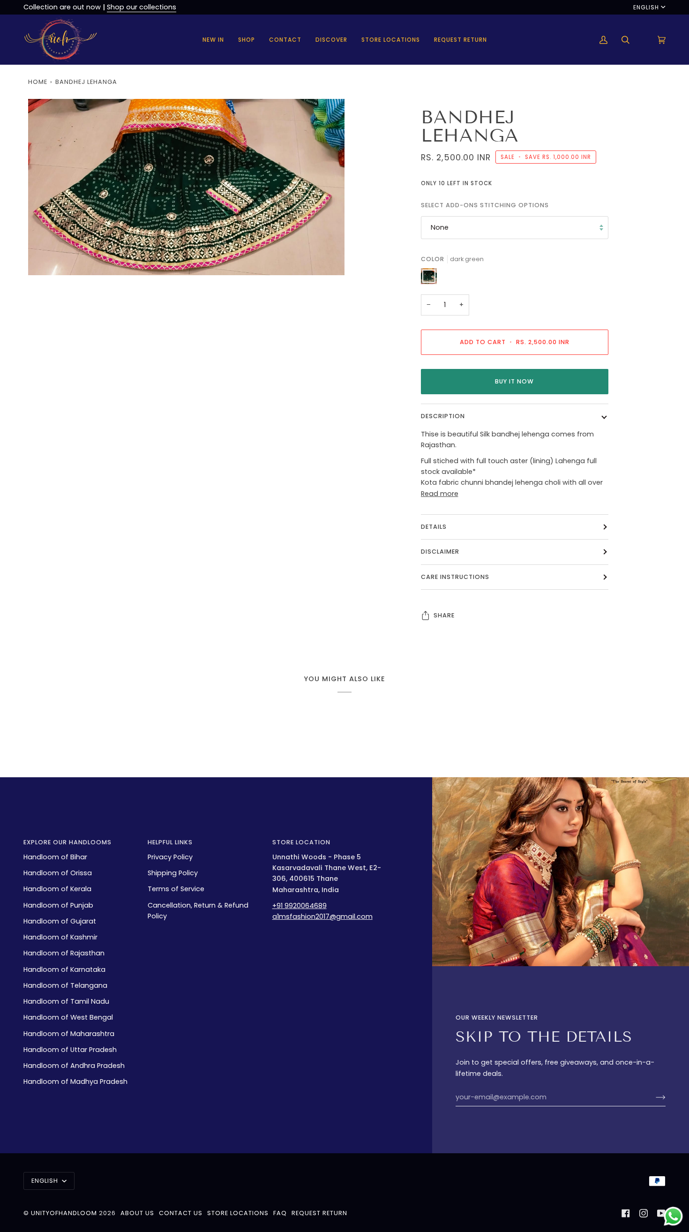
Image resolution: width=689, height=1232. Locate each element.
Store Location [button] (301, 842)
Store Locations (238, 1213)
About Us (137, 1213)
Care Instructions (455, 577)
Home (37, 82)
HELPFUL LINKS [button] (170, 842)
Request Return (319, 1213)
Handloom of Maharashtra (68, 1033)
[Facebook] (626, 1213)
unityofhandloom (64, 1213)
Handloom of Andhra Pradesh (74, 1065)
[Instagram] (643, 1213)
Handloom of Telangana (65, 985)
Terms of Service (176, 889)
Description (443, 416)
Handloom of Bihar (55, 857)
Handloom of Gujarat (59, 921)
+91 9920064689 (299, 905)
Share (444, 615)
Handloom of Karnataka (64, 969)
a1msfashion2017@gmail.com (322, 916)
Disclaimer (440, 552)
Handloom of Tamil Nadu (66, 1001)
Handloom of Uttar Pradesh (70, 1049)
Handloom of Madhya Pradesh (75, 1081)
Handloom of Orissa (57, 873)
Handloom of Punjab (58, 905)
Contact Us (180, 1213)
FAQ (280, 1213)
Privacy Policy (170, 857)
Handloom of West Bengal (68, 1017)
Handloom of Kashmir (60, 937)
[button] (246, 40)
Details (434, 527)
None (440, 227)
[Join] (653, 1096)
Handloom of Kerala (57, 889)
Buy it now (514, 381)
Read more (439, 493)
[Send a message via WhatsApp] (673, 1216)
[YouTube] (661, 1213)
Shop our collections (141, 7)
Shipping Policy (173, 873)
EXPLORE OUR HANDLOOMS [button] (67, 842)
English (646, 7)
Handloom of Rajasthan (64, 953)
